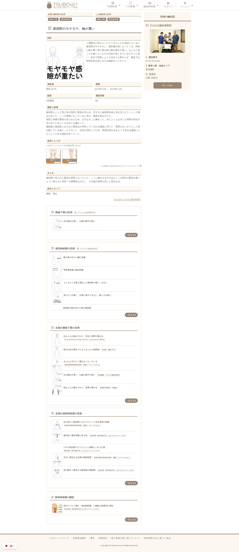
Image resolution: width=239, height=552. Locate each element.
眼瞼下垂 (53, 19)
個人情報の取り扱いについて (125, 538)
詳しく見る (167, 85)
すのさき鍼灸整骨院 (127, 199)
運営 (92, 538)
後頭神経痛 (66, 19)
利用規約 (102, 538)
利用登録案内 (80, 538)
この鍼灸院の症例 (103, 14)
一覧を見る (131, 235)
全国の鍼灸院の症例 (56, 14)
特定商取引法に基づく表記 (157, 538)
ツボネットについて (59, 538)
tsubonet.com (117, 545)
